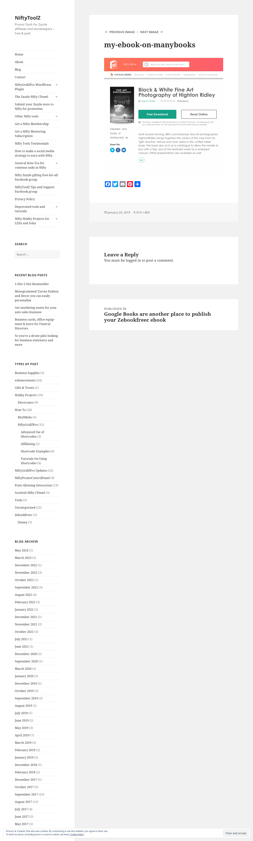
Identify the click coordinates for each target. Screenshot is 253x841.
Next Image (149, 32)
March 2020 (23, 669)
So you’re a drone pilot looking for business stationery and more (36, 340)
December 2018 (26, 765)
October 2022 (24, 580)
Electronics (26, 402)
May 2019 (21, 728)
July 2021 (21, 639)
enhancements (25, 380)
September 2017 (26, 794)
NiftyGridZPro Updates (31, 470)
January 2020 (24, 676)
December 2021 (26, 617)
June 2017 (22, 817)
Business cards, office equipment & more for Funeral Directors (35, 323)
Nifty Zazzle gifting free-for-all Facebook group (36, 177)
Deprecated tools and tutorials (30, 209)
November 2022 (26, 573)
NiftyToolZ (28, 17)
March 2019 (23, 743)
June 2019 (22, 720)
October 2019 (24, 691)
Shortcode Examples (35, 451)
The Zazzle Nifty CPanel (31, 97)
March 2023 (23, 558)
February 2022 (25, 602)
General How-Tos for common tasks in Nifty (30, 165)
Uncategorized (25, 507)
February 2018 (25, 772)
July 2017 (21, 809)
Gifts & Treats (24, 388)
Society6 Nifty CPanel (30, 493)
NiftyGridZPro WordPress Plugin (33, 87)
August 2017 (23, 802)
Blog (18, 69)
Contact (20, 77)
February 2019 (25, 750)
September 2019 (26, 698)
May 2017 (21, 824)
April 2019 (22, 735)
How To (20, 410)
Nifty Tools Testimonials (32, 143)
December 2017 (26, 780)
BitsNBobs (25, 417)
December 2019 (26, 683)
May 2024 (21, 550)
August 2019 (23, 706)
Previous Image (122, 32)
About (19, 62)
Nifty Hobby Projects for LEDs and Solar (32, 221)
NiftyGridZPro (28, 425)
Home (19, 54)
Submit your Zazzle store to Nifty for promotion (34, 106)
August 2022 (23, 595)
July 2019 (21, 713)
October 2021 (24, 632)
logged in (133, 260)
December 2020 (26, 654)
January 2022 (24, 610)
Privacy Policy (25, 199)
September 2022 (26, 587)
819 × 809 (143, 212)
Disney (22, 522)
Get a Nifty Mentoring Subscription (30, 133)
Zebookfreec (23, 515)
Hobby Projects (25, 395)
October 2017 (24, 787)
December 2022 (26, 565)
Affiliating (28, 444)
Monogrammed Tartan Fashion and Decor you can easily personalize (37, 295)
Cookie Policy (77, 834)
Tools (18, 500)
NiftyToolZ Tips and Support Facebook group (35, 189)
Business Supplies (27, 373)
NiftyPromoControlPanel (32, 478)
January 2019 (24, 757)
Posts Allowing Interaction (33, 485)
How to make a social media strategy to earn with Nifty (34, 153)
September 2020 (26, 661)
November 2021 (26, 624)
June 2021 (22, 646)
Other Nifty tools (26, 116)
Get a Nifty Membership (32, 124)
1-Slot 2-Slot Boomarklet (32, 284)
